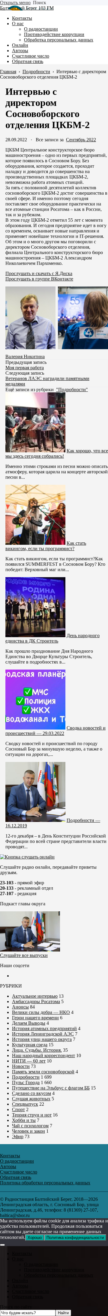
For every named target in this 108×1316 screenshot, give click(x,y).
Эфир (17, 1136)
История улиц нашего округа (42, 1039)
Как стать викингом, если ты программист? (45, 546)
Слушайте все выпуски (24, 955)
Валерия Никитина (25, 356)
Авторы (20, 1285)
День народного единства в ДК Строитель (52, 638)
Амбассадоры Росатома (36, 1001)
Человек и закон (28, 1131)
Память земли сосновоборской (43, 1071)
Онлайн (20, 1280)
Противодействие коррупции (54, 1269)
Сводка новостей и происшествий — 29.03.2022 (55, 730)
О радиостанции (41, 1264)
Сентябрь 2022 (81, 139)
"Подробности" (72, 389)
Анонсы (20, 1006)
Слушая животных (31, 1098)
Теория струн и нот (32, 1114)
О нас (18, 1258)
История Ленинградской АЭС (43, 1033)
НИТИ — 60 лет (29, 1060)
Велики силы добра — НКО (41, 1012)
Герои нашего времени (35, 1017)
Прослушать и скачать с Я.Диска (38, 273)
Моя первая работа (24, 367)
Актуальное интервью (35, 996)
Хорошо (35, 1237)
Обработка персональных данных (58, 1275)
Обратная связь (27, 1296)
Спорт (18, 1109)
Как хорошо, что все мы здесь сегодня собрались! (56, 453)
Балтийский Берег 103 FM (27, 7)
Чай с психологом (30, 1125)
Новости (21, 1066)
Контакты (22, 1253)
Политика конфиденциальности (75, 1237)
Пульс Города (26, 1082)
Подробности (26, 1077)
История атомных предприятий (44, 1028)
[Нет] (2, 1245)
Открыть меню (15, 2)
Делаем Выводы (28, 1023)
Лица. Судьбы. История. (37, 1050)
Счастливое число (30, 1291)
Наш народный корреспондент (43, 1055)
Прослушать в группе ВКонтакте (39, 278)
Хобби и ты (24, 1120)
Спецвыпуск (25, 1104)
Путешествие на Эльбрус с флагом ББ (51, 1087)
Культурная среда (29, 1044)
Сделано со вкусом (31, 1093)
